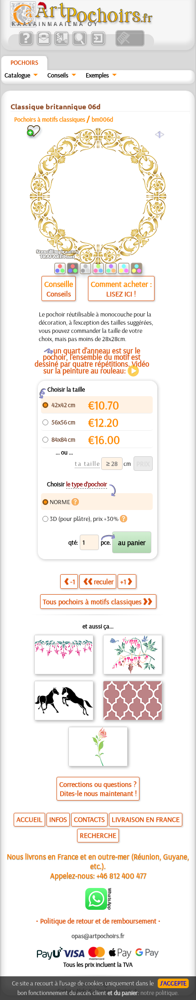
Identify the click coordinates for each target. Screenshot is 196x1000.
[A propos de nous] (26, 44)
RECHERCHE (98, 835)
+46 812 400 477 (121, 875)
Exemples (97, 75)
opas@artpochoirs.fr (98, 936)
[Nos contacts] (43, 44)
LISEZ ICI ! (121, 293)
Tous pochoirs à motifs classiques (92, 601)
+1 (123, 581)
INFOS (58, 819)
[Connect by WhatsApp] (98, 907)
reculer (103, 581)
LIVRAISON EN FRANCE (146, 819)
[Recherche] (79, 44)
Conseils (57, 75)
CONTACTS (89, 819)
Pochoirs (24, 62)
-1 (72, 581)
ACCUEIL (29, 819)
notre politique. (159, 993)
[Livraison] (61, 44)
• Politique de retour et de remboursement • (98, 920)
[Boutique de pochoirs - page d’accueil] (80, 25)
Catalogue (17, 75)
